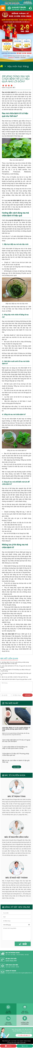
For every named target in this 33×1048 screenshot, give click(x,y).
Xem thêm (16, 767)
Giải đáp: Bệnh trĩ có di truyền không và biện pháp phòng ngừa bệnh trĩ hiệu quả (14, 663)
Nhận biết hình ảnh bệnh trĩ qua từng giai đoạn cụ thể (16, 679)
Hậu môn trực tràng (18, 66)
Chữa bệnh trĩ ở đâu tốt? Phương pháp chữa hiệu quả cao (15, 674)
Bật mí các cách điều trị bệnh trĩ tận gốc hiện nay (14, 677)
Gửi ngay (27, 695)
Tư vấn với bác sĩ (24, 1035)
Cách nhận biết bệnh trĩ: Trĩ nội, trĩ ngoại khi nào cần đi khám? (15, 666)
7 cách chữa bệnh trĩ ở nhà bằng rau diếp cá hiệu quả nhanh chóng (15, 670)
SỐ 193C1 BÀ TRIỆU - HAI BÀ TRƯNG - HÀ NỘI (17, 954)
